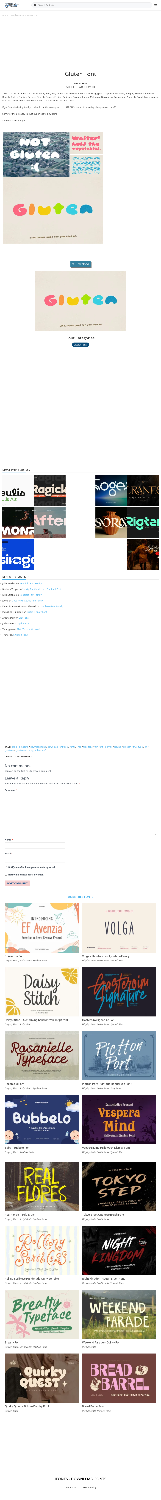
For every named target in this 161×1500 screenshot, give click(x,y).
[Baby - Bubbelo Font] (42, 1119)
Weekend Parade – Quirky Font (101, 1342)
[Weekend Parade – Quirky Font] (119, 1314)
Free (79, 746)
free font (87, 746)
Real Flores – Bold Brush (20, 1214)
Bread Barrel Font (93, 1406)
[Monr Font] (18, 522)
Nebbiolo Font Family (30, 583)
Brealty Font (12, 1342)
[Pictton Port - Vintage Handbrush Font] (119, 1055)
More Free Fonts (80, 897)
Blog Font (23, 617)
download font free (58, 746)
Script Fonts (26, 960)
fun (96, 746)
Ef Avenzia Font (15, 956)
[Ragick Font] (50, 490)
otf (101, 746)
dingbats (23, 746)
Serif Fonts (115, 1088)
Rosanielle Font (14, 1083)
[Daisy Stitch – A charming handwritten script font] (42, 991)
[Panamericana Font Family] (143, 554)
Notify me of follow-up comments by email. (32, 867)
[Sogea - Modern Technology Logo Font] (111, 490)
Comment (11, 790)
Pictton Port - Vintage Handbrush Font (107, 1083)
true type (138, 746)
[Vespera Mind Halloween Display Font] (119, 1119)
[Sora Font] (111, 522)
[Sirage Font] (18, 554)
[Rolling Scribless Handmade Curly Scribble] (42, 1250)
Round (117, 746)
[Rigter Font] (143, 522)
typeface (9, 750)
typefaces (21, 750)
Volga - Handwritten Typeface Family (106, 956)
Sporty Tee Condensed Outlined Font (41, 589)
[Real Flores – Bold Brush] (42, 1186)
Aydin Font (23, 623)
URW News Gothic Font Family (27, 600)
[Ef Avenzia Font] (42, 927)
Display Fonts (17, 15)
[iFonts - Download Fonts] (13, 4)
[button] (35, 154)
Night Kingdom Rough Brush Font (103, 1278)
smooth (127, 746)
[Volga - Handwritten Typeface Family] (119, 927)
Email (9, 853)
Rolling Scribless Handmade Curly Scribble (32, 1278)
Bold (14, 746)
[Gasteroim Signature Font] (119, 991)
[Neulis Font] (18, 490)
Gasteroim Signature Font (99, 1020)
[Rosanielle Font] (42, 1055)
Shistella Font (20, 634)
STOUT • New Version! (28, 629)
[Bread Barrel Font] (119, 1378)
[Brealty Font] (42, 1314)
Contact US (70, 1487)
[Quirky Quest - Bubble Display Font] (42, 1378)
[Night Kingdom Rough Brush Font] (119, 1250)
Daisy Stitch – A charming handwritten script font (36, 1020)
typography (34, 750)
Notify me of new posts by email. (26, 874)
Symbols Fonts (40, 960)
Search (35, 5)
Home (5, 15)
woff (44, 750)
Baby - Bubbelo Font (18, 1147)
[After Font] (50, 522)
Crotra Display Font (37, 611)
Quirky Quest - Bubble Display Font (27, 1406)
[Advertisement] (80, 45)
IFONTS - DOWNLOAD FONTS (80, 1478)
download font (38, 746)
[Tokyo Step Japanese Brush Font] (119, 1186)
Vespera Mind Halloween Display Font (106, 1147)
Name (9, 839)
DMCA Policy (89, 1487)
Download (82, 264)
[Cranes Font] (143, 490)
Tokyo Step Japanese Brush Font (103, 1214)
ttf (146, 746)
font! (72, 746)
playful (108, 746)
